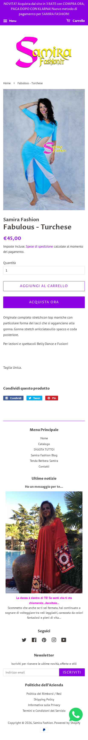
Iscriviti (72, 672)
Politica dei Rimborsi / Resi (44, 694)
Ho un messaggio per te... (44, 487)
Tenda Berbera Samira (44, 461)
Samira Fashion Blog (44, 455)
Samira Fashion (43, 723)
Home (7, 83)
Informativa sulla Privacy (44, 705)
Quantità (9, 263)
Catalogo (44, 444)
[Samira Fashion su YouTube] (63, 641)
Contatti (44, 466)
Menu (12, 21)
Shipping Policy (44, 699)
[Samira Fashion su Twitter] (24, 641)
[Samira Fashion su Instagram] (53, 641)
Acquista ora (44, 302)
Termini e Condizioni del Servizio (44, 711)
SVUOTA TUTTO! (44, 449)
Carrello (78, 21)
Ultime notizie (44, 478)
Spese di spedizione (39, 246)
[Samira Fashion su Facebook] (34, 641)
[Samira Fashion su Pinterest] (44, 641)
